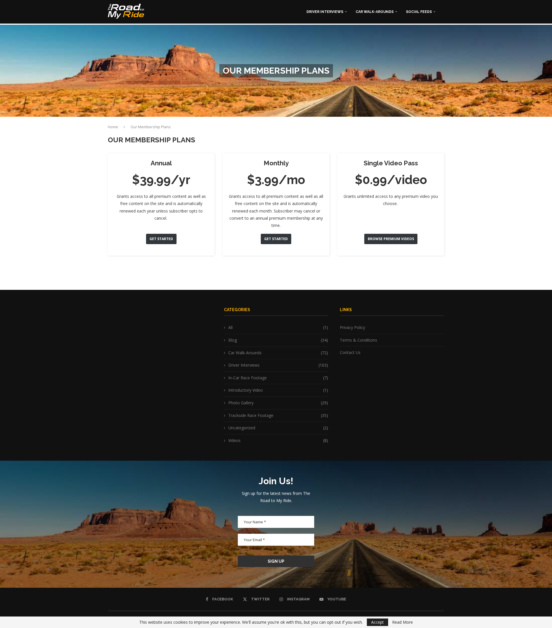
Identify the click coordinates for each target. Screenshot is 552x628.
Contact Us (350, 352)
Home (113, 126)
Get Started (161, 238)
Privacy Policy (352, 327)
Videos (278, 440)
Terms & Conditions (358, 340)
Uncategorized (278, 427)
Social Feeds (419, 12)
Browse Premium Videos (391, 238)
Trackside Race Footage (278, 415)
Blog (278, 340)
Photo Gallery (278, 402)
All (278, 327)
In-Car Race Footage (278, 377)
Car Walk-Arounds (375, 12)
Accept (377, 622)
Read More (402, 622)
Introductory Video (278, 390)
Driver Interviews (324, 12)
